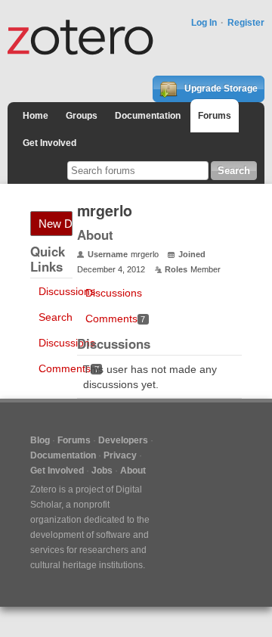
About (133, 470)
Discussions (67, 291)
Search (56, 317)
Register (245, 22)
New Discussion (56, 223)
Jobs (102, 470)
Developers (123, 440)
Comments (69, 368)
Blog (40, 440)
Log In (204, 22)
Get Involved (49, 143)
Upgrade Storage (220, 88)
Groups (81, 115)
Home (35, 115)
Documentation (148, 115)
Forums (214, 115)
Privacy (120, 455)
